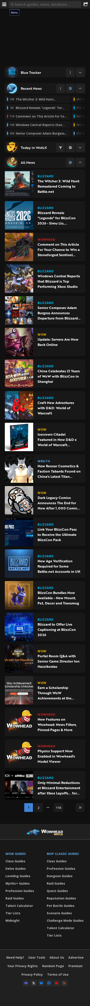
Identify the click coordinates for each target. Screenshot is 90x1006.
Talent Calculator (19, 906)
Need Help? (15, 957)
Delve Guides (15, 868)
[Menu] (4, 4)
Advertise (76, 957)
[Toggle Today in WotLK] (80, 147)
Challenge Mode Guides (65, 920)
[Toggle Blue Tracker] (80, 72)
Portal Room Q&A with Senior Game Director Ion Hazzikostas (59, 661)
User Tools (36, 957)
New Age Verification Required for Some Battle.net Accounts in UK (59, 566)
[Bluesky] (41, 983)
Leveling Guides (17, 876)
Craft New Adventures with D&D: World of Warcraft (56, 408)
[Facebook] (49, 983)
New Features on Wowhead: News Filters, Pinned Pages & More (57, 724)
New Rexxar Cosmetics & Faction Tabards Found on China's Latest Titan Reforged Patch (59, 471)
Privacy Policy (32, 974)
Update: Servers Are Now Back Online (58, 342)
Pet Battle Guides (60, 906)
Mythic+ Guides (17, 883)
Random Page (53, 966)
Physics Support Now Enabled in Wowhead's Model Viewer (56, 756)
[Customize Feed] (70, 88)
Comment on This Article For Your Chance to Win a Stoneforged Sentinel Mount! (59, 249)
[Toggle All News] (80, 162)
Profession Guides (19, 891)
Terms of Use (58, 974)
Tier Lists (12, 913)
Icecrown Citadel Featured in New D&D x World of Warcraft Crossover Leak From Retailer (57, 439)
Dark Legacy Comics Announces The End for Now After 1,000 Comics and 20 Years (58, 503)
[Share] (85, 4)
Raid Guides (14, 898)
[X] (33, 983)
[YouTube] (56, 983)
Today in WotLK (34, 147)
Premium (75, 966)
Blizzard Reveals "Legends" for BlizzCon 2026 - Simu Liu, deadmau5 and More (57, 218)
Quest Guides (57, 891)
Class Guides (15, 861)
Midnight (12, 920)
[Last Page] (80, 807)
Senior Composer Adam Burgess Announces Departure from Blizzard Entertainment (58, 313)
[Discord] (26, 983)
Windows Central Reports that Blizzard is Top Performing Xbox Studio (59, 281)
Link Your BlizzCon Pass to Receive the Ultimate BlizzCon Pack (57, 534)
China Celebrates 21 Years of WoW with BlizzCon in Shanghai (59, 376)
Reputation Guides (61, 898)
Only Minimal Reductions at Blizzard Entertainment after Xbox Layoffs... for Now (59, 788)
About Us (57, 957)
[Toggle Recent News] (80, 88)
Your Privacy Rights (22, 966)
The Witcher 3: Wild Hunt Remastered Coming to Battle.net (58, 186)
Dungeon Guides (60, 876)
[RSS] (64, 983)
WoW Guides (15, 854)
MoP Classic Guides (63, 854)
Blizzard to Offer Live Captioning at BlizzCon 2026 (57, 629)
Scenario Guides (59, 913)
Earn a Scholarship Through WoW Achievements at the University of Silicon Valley (54, 693)
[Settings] (70, 147)
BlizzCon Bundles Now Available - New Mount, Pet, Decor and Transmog (58, 598)
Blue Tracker (31, 72)
